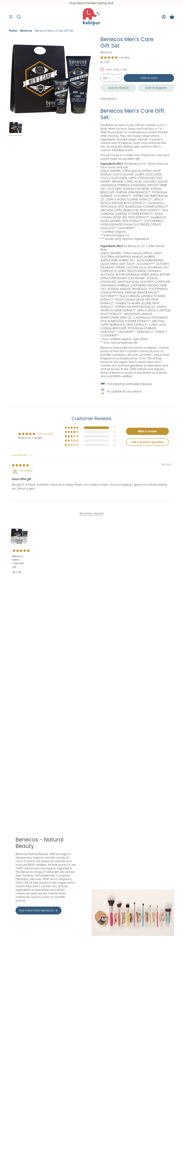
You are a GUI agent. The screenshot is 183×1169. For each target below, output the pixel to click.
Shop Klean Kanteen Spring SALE (92, 3)
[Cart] (172, 17)
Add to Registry (156, 88)
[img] (20, 465)
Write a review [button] (147, 431)
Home (13, 30)
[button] (109, 57)
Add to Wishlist (118, 88)
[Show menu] (10, 17)
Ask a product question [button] (147, 442)
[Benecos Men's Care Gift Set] (19, 535)
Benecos (26, 30)
